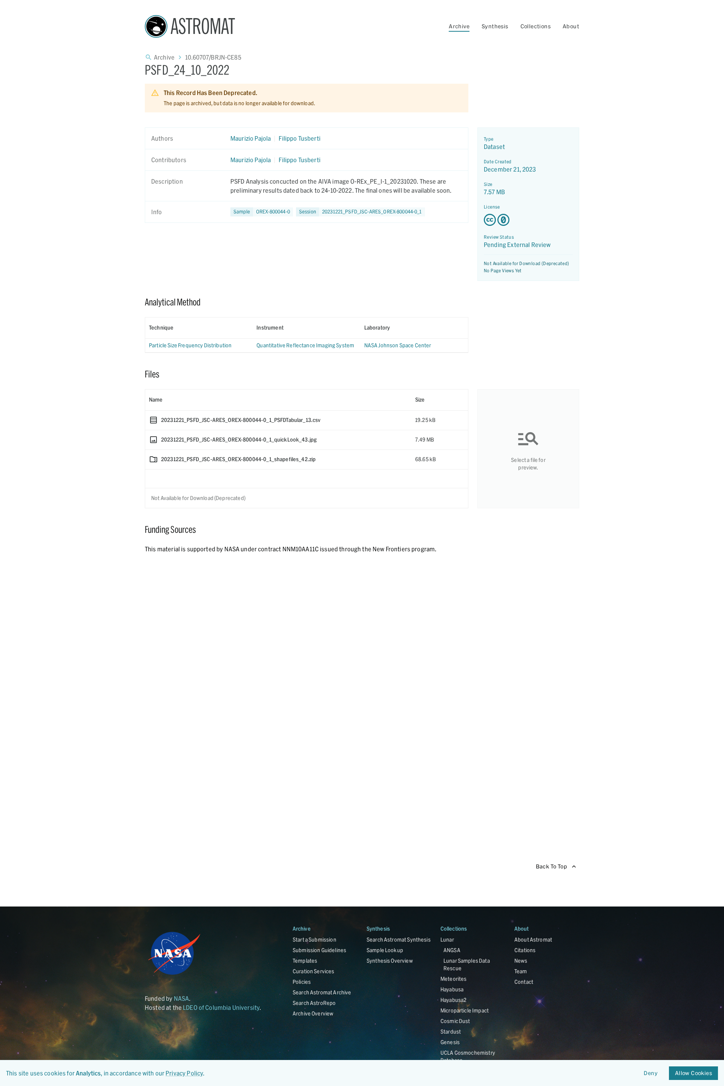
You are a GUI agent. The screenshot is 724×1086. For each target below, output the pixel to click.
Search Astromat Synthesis (399, 939)
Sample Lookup (385, 950)
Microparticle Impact (464, 1010)
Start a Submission (314, 939)
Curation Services (313, 971)
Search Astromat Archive (322, 992)
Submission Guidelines (319, 950)
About (571, 26)
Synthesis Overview (390, 960)
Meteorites (453, 979)
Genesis (450, 1042)
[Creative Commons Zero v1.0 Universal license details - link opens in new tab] (528, 220)
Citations (524, 950)
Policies (302, 982)
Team (520, 971)
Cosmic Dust (455, 1021)
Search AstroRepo (314, 1003)
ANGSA (451, 950)
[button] (261, 211)
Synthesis (495, 26)
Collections (535, 26)
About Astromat (533, 939)
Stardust (450, 1031)
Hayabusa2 (453, 1000)
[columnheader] (199, 327)
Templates (305, 960)
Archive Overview (313, 1013)
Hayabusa (451, 989)
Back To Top (551, 866)
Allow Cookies (693, 1073)
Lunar (447, 939)
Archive (459, 26)
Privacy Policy (184, 1073)
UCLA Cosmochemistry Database (467, 1056)
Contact (523, 982)
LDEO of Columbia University (221, 1007)
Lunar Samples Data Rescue (466, 964)
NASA (181, 998)
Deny (651, 1073)
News (521, 960)
